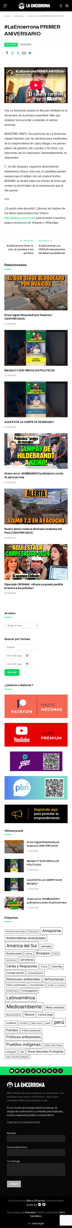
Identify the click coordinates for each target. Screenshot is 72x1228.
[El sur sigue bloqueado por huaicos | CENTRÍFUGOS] (36, 292)
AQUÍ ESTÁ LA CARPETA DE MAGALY (29, 421)
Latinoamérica (20, 997)
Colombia (56, 966)
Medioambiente (24, 1007)
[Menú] (5, 6)
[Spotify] (38, 1070)
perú (59, 1022)
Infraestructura (12, 991)
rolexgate (11, 1051)
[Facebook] (17, 1070)
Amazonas (33, 931)
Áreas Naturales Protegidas (45, 1051)
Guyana (61, 985)
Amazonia (51, 930)
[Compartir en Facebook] (7, 53)
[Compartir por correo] (23, 53)
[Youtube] (11, 1070)
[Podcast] (44, 1070)
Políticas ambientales (23, 1037)
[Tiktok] (33, 1070)
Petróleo (12, 1030)
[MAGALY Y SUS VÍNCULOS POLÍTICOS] (36, 348)
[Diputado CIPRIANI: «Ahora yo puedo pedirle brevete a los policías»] (36, 562)
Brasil (56, 954)
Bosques (43, 953)
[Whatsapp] (60, 1070)
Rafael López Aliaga (53, 1045)
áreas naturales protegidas (17, 1057)
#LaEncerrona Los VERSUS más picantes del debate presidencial (52, 249)
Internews (30, 1212)
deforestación (54, 979)
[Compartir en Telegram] (29, 53)
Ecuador (51, 985)
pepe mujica (36, 1023)
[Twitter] (22, 1070)
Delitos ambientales (16, 985)
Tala (22, 1051)
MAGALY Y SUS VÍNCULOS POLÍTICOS (29, 370)
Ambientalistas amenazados (26, 938)
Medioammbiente (13, 1015)
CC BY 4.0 (31, 1205)
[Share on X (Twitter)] (18, 53)
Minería (29, 1014)
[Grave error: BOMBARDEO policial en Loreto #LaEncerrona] (36, 451)
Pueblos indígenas (23, 1044)
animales (46, 946)
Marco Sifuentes (36, 1200)
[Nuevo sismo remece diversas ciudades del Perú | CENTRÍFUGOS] (36, 506)
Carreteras (27, 959)
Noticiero (11, 44)
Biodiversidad (14, 953)
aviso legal (38, 1223)
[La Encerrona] (34, 5)
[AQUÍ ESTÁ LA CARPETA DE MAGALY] (36, 399)
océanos (11, 1023)
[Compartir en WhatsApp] (12, 53)
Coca (44, 966)
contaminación (35, 973)
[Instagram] (28, 1070)
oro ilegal (24, 1023)
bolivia (28, 953)
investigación (30, 990)
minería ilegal (45, 1014)
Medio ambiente (55, 1007)
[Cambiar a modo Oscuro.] (61, 5)
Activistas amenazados (16, 931)
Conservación (15, 973)
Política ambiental (31, 1030)
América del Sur (21, 945)
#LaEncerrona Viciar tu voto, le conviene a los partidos (20, 249)
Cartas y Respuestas (21, 966)
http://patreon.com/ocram (19, 218)
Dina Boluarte (37, 985)
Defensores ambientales (23, 979)
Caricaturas (11, 960)
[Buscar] (67, 6)
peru (48, 1023)
